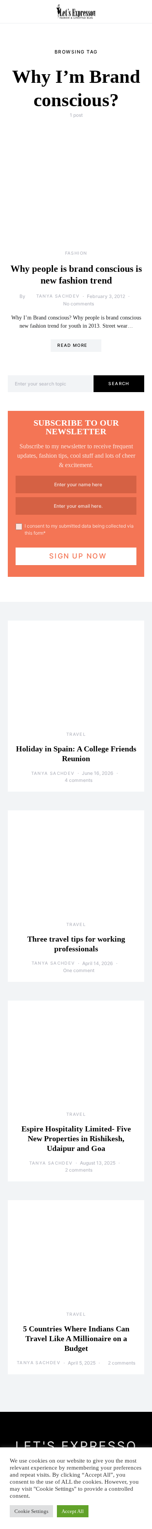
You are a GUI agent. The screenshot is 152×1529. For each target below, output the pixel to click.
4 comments (78, 780)
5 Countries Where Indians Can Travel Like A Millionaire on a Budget (76, 1338)
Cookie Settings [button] (31, 1511)
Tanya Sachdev (58, 296)
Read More (72, 345)
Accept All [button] (73, 1511)
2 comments (78, 1170)
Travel (76, 734)
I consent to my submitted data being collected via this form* (79, 529)
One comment (78, 970)
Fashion (76, 253)
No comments (78, 304)
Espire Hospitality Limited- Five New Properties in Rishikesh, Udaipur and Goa (76, 1138)
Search (118, 383)
